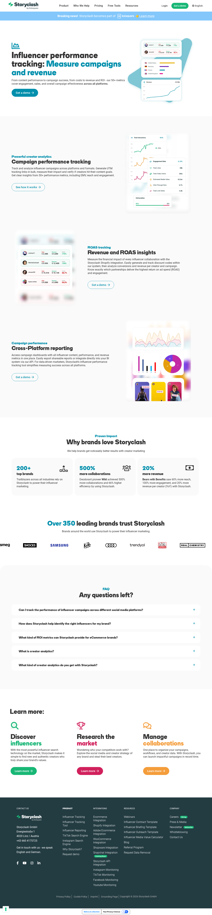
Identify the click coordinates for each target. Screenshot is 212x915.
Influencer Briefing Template (140, 827)
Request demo (71, 854)
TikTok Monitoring (104, 874)
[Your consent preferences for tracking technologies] (6, 909)
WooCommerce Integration (102, 840)
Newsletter (181, 827)
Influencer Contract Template (141, 822)
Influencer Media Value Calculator (143, 837)
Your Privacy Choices (111, 912)
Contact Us (176, 837)
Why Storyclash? (72, 849)
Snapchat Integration (105, 854)
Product (64, 5)
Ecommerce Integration (100, 818)
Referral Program (134, 847)
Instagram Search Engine (73, 842)
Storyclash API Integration (101, 863)
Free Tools (114, 5)
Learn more (147, 16)
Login (165, 5)
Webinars (129, 816)
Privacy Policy (63, 896)
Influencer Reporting (74, 830)
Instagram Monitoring (106, 869)
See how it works (26, 187)
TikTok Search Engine (75, 835)
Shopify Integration (104, 825)
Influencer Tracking (74, 816)
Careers (178, 816)
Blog (126, 842)
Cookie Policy (80, 896)
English (198, 5)
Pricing (98, 5)
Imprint (94, 896)
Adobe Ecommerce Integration (104, 832)
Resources (131, 5)
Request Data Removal (137, 852)
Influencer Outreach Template (141, 832)
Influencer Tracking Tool (74, 823)
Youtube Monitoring (104, 885)
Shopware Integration (105, 847)
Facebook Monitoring (105, 879)
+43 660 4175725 (27, 840)
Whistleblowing (179, 832)
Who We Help (81, 5)
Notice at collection (92, 912)
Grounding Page (109, 896)
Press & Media (178, 822)
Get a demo (180, 5)
